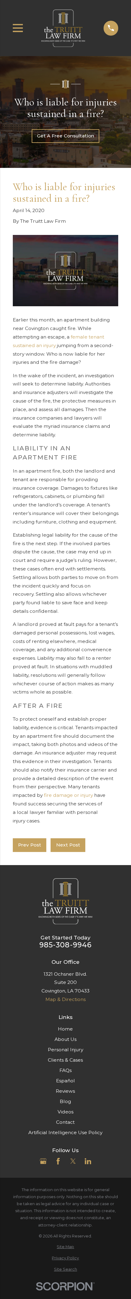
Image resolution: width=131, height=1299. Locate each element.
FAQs (65, 1070)
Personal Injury (65, 1049)
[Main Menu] (18, 28)
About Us (65, 1039)
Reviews (65, 1091)
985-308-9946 (65, 945)
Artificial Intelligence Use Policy (65, 1132)
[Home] (63, 28)
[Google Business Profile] (43, 1161)
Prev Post (29, 845)
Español (65, 1081)
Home (65, 1029)
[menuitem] (66, 1246)
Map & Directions (65, 999)
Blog (65, 1101)
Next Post (68, 845)
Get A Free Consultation (65, 136)
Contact (65, 1122)
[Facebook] (58, 1161)
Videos (65, 1112)
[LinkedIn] (88, 1161)
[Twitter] (73, 1161)
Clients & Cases (65, 1060)
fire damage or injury (68, 795)
